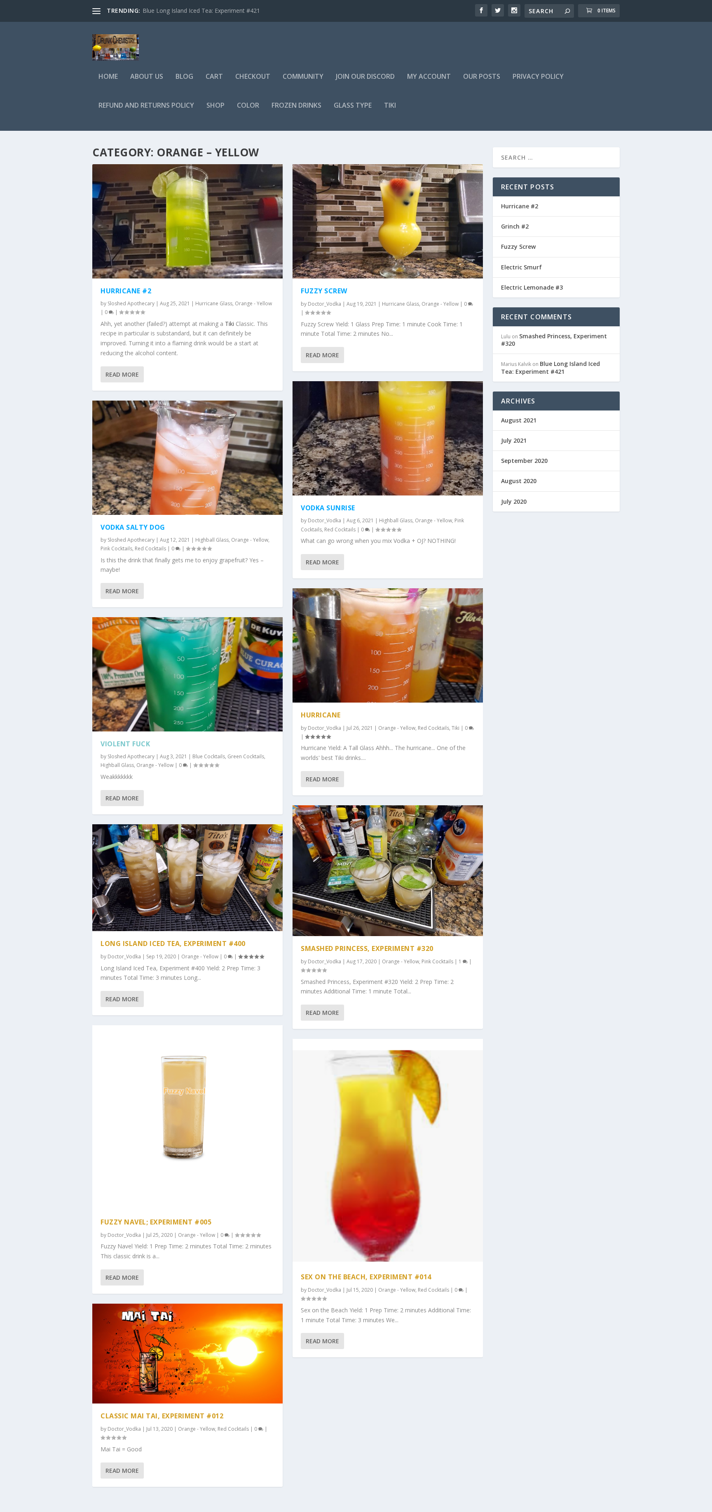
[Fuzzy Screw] (388, 221)
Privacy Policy (538, 77)
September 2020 (524, 461)
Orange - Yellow (253, 303)
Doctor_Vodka (124, 956)
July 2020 (514, 501)
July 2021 (514, 440)
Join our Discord (365, 77)
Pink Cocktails (116, 548)
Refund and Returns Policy (146, 106)
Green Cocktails (245, 756)
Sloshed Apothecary (131, 303)
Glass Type (353, 106)
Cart (214, 77)
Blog (184, 77)
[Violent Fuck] (187, 674)
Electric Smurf (521, 267)
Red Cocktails (150, 548)
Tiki (390, 106)
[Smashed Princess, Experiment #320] (388, 870)
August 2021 (518, 420)
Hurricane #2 (126, 290)
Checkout (252, 77)
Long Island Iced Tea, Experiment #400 (173, 943)
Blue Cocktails (208, 756)
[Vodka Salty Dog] (187, 458)
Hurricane (321, 714)
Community (303, 77)
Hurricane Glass (213, 303)
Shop (215, 106)
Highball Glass (212, 539)
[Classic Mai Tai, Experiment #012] (187, 1354)
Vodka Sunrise (328, 507)
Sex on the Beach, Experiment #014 (366, 1276)
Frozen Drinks (296, 106)
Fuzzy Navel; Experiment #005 (156, 1222)
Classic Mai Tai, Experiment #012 (162, 1415)
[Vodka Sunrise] (388, 438)
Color (248, 106)
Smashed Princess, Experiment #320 (367, 948)
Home (108, 77)
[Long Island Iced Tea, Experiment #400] (187, 878)
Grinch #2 (155, 10)
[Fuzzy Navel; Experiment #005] (187, 1117)
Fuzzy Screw (324, 290)
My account (429, 77)
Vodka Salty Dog (133, 527)
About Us (146, 77)
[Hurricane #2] (187, 221)
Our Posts (481, 77)
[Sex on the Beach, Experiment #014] (388, 1151)
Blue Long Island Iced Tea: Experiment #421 (550, 367)
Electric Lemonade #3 (532, 287)
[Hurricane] (388, 645)
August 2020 (518, 481)
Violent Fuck (125, 743)
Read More (122, 374)
